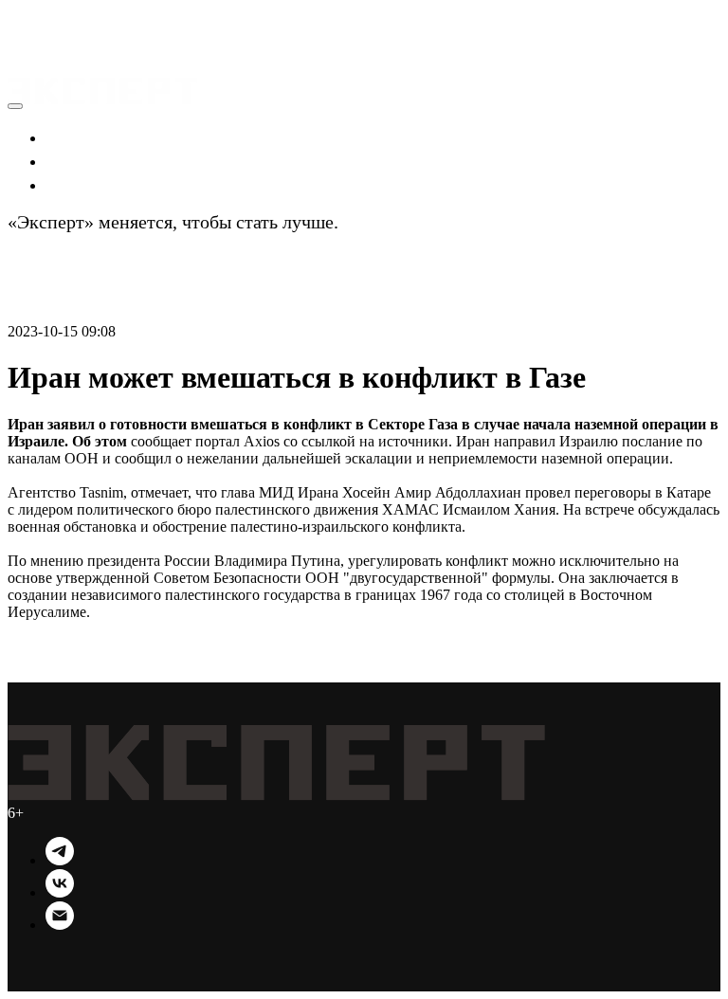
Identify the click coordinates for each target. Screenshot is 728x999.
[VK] (60, 892)
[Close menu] (15, 106)
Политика (86, 160)
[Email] (60, 925)
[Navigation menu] (21, 41)
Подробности (396, 221)
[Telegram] (60, 860)
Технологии (96, 184)
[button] (25, 19)
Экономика (92, 136)
